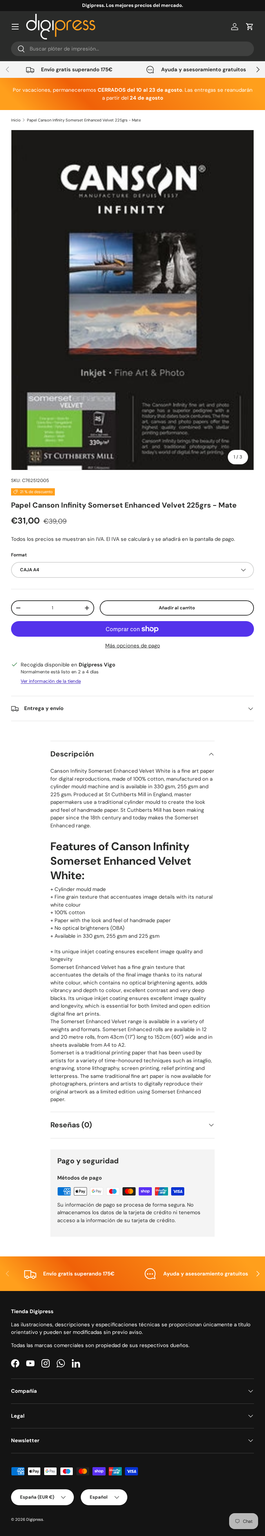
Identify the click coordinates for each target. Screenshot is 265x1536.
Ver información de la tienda (51, 681)
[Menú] (15, 26)
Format (19, 555)
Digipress (34, 1519)
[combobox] (132, 49)
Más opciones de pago (132, 645)
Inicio (16, 120)
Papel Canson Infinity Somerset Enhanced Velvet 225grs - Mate (84, 120)
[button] (249, 26)
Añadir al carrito (177, 608)
